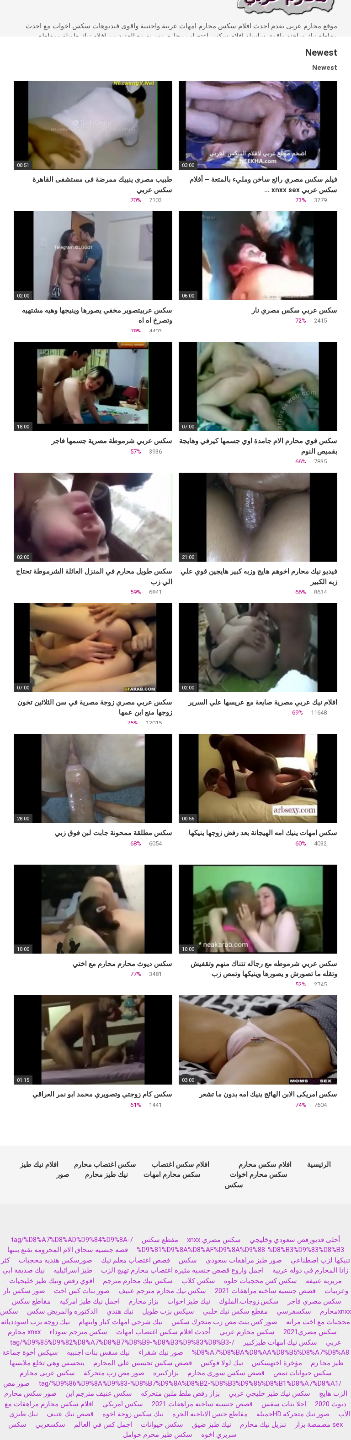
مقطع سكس (160, 1240)
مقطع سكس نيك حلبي (235, 1311)
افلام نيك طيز (39, 1164)
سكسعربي (50, 1424)
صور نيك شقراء (160, 1352)
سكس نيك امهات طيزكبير (280, 1342)
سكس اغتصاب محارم (105, 1164)
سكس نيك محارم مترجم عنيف (162, 1291)
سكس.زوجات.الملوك (249, 1301)
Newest (324, 67)
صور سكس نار (24, 1291)
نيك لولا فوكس (222, 1363)
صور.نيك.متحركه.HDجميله (293, 1414)
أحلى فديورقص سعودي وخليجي (295, 1240)
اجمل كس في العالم (103, 1424)
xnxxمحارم (335, 1311)
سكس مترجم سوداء (78, 1332)
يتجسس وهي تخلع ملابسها (47, 1363)
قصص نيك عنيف (70, 1414)
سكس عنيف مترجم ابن (98, 1393)
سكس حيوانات (162, 1424)
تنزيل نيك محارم (263, 1424)
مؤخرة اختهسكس (277, 1363)
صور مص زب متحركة (114, 1373)
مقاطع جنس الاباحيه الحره (210, 1414)
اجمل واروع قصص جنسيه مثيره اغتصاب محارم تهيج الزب (182, 1270)
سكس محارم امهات (172, 1174)
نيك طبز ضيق (211, 1424)
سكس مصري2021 (310, 1332)
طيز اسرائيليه (72, 1270)
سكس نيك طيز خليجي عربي (269, 1393)
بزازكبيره (166, 1373)
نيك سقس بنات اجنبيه (98, 1352)
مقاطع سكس (31, 1301)
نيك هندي (119, 1311)
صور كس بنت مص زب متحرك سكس (224, 1322)
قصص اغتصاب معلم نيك (135, 1260)
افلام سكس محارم (265, 1164)
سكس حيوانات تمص (302, 1373)
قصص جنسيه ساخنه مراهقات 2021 (265, 1291)
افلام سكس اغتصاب (180, 1164)
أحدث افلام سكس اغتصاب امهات (163, 1332)
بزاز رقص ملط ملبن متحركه (180, 1393)
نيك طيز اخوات (188, 1301)
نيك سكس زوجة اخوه (133, 1414)
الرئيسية (319, 1164)
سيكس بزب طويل (168, 1311)
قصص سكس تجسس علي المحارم (142, 1363)
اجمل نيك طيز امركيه (89, 1301)
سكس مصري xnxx (214, 1240)
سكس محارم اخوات (258, 1174)
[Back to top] (321, 1412)
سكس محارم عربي (247, 1332)
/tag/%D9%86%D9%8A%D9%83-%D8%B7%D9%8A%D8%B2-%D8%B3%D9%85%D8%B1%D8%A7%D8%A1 (189, 1383)
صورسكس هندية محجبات (55, 1260)
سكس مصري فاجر (314, 1301)
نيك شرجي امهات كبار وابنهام (121, 1322)
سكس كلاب (198, 1281)
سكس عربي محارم (47, 1373)
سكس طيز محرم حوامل (157, 1434)
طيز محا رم (327, 1363)
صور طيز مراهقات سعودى (244, 1260)
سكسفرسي (294, 1311)
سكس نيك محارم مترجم (138, 1281)
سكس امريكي (122, 1404)
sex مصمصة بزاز (319, 1424)
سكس (188, 1260)
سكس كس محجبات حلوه (260, 1281)
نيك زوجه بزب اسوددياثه (35, 1322)
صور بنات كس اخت (82, 1291)
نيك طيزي (23, 1414)
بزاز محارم (143, 1301)
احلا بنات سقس (283, 1404)
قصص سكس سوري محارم (226, 1373)
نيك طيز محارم (106, 1174)
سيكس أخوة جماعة (30, 1352)
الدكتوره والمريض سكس (62, 1311)
